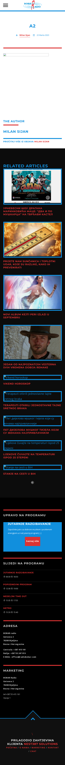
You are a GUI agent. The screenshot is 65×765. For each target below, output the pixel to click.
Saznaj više (32, 541)
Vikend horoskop (17, 383)
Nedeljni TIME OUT (15, 596)
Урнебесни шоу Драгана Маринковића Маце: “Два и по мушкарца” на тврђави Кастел (28, 211)
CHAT (33, 751)
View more (32, 186)
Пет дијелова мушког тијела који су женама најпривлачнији (31, 432)
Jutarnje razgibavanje (18, 573)
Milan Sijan (25, 35)
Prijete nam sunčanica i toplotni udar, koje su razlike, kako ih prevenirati (29, 264)
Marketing (38, 747)
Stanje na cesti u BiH (19, 473)
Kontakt (53, 747)
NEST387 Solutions (41, 744)
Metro (7, 608)
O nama (24, 747)
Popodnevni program (17, 584)
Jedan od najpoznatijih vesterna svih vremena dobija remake (29, 366)
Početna (11, 747)
